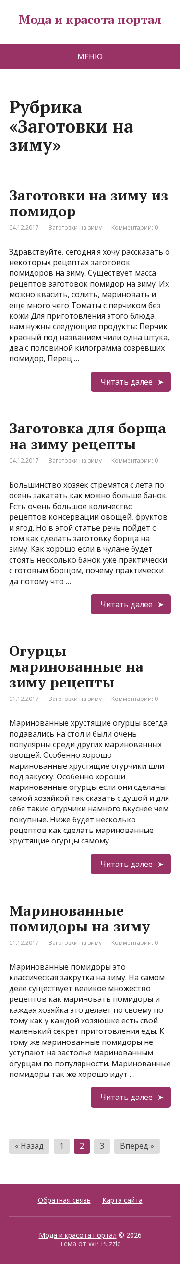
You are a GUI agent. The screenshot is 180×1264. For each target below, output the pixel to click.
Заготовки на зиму (75, 227)
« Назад (29, 1146)
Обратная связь (64, 1200)
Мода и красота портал (90, 19)
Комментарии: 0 (134, 227)
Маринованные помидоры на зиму (79, 918)
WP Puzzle (104, 1243)
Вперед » (137, 1146)
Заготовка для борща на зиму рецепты (87, 436)
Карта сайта (122, 1200)
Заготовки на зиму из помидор (88, 203)
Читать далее (126, 382)
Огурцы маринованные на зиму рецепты (76, 666)
